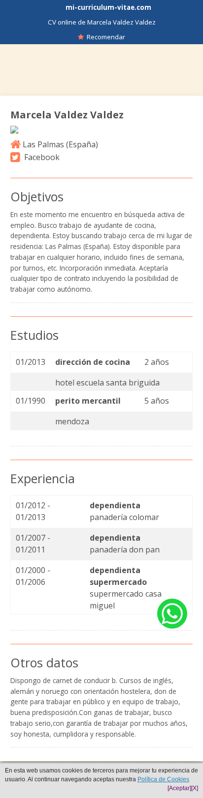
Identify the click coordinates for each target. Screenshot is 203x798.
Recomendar (104, 36)
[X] (194, 788)
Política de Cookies (163, 779)
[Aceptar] (179, 788)
